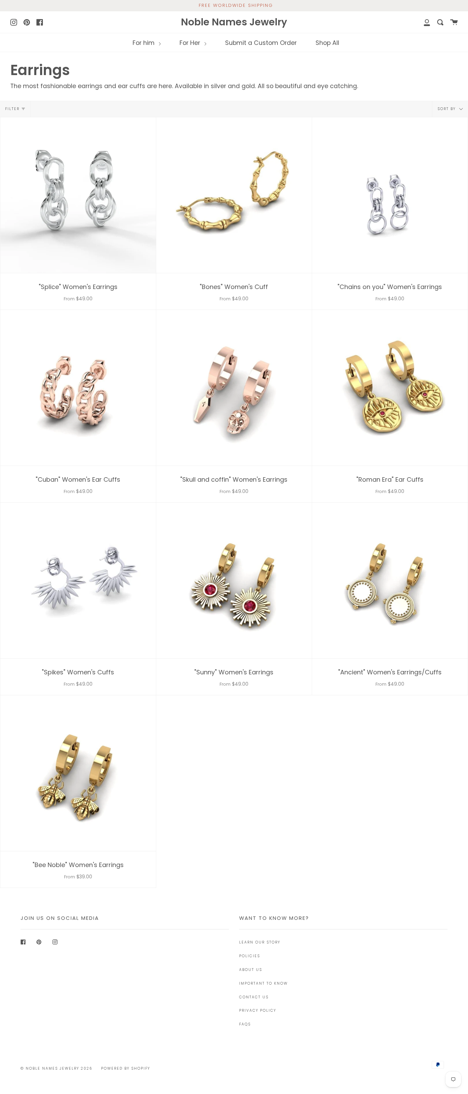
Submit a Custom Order (261, 42)
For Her (191, 42)
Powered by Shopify (125, 1068)
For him (144, 42)
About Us (250, 969)
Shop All (327, 42)
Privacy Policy (257, 1010)
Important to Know (263, 983)
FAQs (245, 1024)
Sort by (447, 108)
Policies (249, 956)
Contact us (254, 997)
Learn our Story (259, 942)
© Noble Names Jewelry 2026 (57, 1068)
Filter (12, 108)
